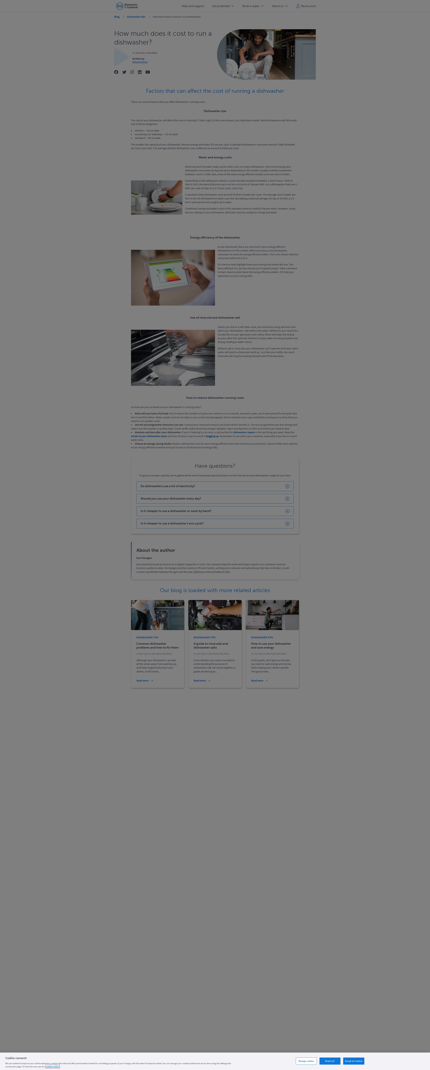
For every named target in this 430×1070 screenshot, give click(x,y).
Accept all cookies (353, 1061)
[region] (215, 1061)
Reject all (329, 1061)
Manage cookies (306, 1061)
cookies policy (52, 1066)
